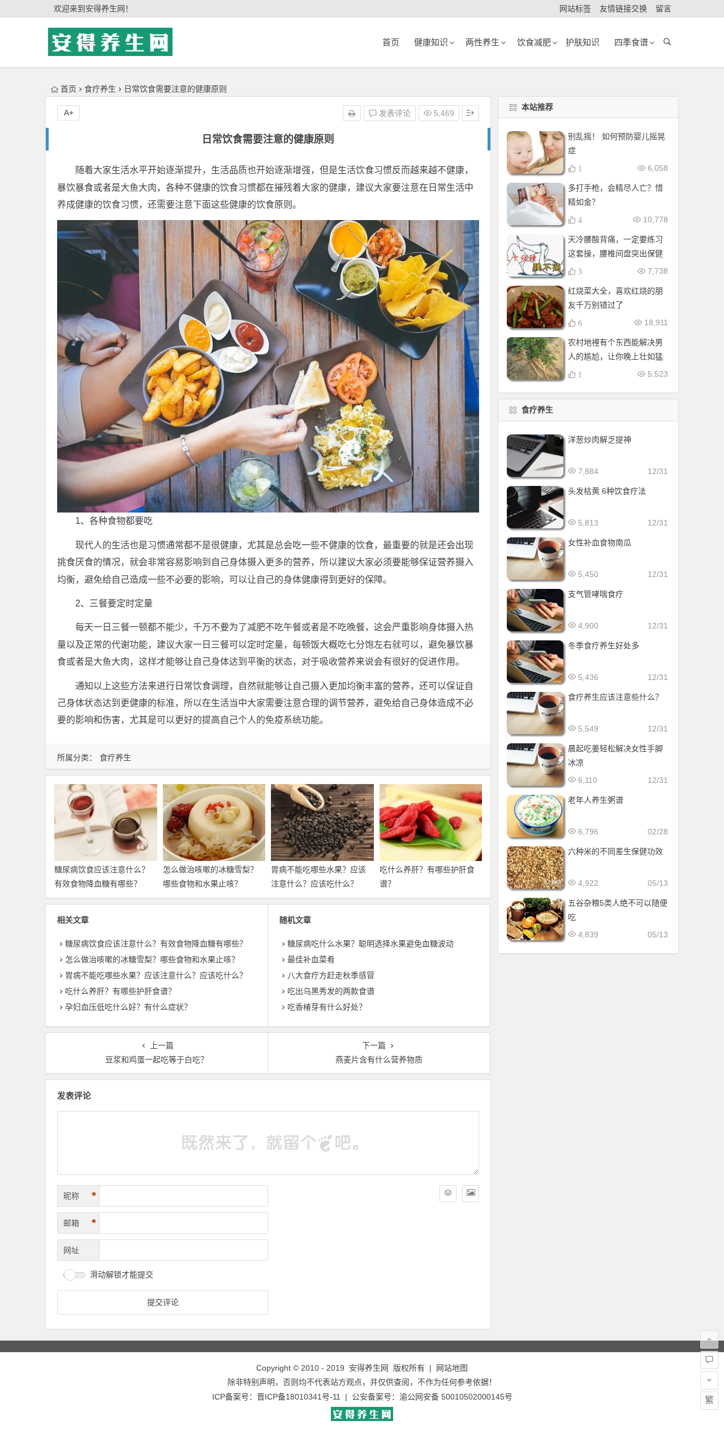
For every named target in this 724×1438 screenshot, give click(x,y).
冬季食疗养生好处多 (603, 645)
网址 (71, 1250)
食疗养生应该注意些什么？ (615, 696)
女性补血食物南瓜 (599, 542)
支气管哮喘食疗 (595, 594)
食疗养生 (100, 88)
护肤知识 (583, 42)
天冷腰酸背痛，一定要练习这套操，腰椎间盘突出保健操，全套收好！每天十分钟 (615, 253)
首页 (68, 88)
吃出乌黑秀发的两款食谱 (330, 991)
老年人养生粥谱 (595, 799)
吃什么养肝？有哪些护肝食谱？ (120, 991)
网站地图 (452, 1367)
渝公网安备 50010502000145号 (455, 1396)
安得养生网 (369, 1367)
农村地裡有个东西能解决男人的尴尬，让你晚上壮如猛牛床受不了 (615, 356)
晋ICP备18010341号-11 (299, 1396)
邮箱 (79, 1223)
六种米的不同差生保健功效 (615, 851)
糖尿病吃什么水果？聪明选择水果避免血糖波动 (370, 943)
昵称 (79, 1196)
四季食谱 (631, 42)
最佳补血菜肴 (311, 959)
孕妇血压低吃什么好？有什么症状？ (128, 1006)
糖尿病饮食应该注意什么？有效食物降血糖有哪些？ (156, 943)
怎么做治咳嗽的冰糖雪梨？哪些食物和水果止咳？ (152, 959)
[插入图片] (470, 1193)
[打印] (352, 113)
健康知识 (431, 42)
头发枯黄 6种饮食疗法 (607, 491)
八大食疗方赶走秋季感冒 (330, 975)
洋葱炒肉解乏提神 (599, 439)
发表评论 (394, 113)
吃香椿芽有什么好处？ (327, 1006)
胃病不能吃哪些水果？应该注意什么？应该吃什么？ (156, 975)
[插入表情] (447, 1193)
